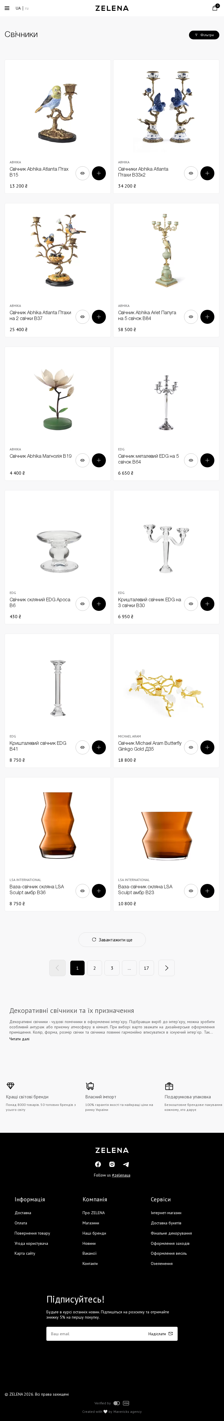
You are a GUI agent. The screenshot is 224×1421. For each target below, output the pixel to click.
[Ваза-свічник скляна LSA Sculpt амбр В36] (58, 844)
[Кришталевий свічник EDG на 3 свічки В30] (166, 557)
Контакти (90, 1263)
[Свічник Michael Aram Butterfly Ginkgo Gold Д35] (166, 701)
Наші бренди (94, 1233)
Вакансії (90, 1253)
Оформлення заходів (170, 1243)
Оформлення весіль (169, 1253)
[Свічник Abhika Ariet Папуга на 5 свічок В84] (166, 270)
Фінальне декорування (171, 1233)
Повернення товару (32, 1233)
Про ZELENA (94, 1212)
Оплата (21, 1223)
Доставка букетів (166, 1223)
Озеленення (162, 1263)
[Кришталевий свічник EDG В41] (58, 701)
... (129, 968)
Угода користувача (31, 1243)
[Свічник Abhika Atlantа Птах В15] (58, 126)
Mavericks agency (127, 1412)
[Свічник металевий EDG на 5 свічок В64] (166, 413)
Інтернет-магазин (166, 1212)
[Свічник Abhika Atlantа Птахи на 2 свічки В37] (58, 270)
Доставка (23, 1212)
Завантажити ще (115, 940)
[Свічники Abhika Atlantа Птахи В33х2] (166, 126)
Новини (89, 1243)
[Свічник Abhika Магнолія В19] (58, 413)
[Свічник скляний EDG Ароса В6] (58, 557)
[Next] (166, 968)
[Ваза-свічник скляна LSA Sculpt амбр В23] (166, 844)
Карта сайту (25, 1253)
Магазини (91, 1223)
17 (146, 968)
